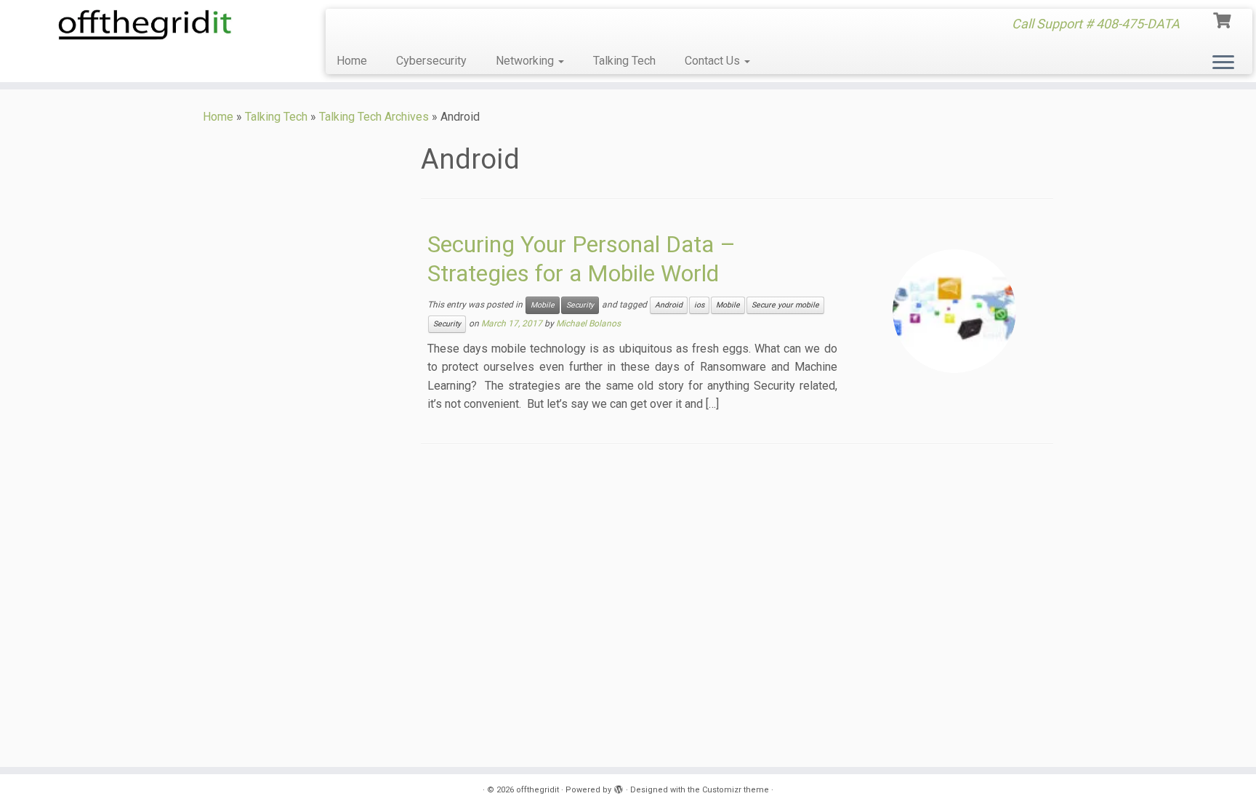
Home (352, 61)
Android (669, 305)
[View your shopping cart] (1223, 18)
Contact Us (714, 61)
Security (580, 305)
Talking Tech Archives (374, 117)
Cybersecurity (431, 61)
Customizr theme (735, 790)
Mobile (543, 305)
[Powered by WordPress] (618, 787)
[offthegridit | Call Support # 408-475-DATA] (145, 24)
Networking (526, 61)
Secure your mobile (785, 305)
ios (699, 305)
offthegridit (537, 790)
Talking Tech (624, 61)
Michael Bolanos (588, 323)
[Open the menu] (1223, 63)
